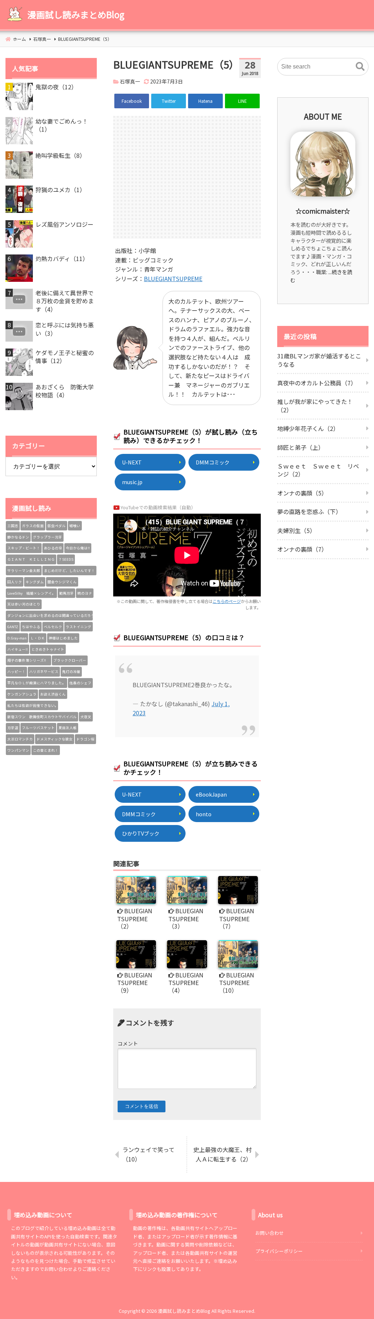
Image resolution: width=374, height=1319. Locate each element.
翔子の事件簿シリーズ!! (28, 660)
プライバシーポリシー (279, 1251)
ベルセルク (53, 626)
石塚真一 (130, 81)
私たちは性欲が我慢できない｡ (32, 705)
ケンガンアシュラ (22, 694)
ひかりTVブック (140, 833)
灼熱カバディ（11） (61, 258)
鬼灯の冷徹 (71, 671)
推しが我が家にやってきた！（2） (315, 405)
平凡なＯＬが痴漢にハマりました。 (36, 682)
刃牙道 (12, 727)
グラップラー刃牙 (47, 537)
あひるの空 (53, 547)
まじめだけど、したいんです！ (69, 570)
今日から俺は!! (78, 547)
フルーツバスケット (38, 727)
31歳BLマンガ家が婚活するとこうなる (319, 359)
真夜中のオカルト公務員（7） (316, 382)
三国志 (12, 525)
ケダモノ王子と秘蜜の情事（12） (64, 357)
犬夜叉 (85, 716)
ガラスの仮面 (33, 525)
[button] (360, 66)
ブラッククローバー (69, 660)
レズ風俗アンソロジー (64, 224)
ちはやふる (31, 626)
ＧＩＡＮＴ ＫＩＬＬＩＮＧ (31, 559)
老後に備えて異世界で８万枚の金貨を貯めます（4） (64, 301)
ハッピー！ (16, 671)
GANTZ (12, 626)
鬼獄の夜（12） (56, 87)
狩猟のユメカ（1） (60, 190)
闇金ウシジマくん (62, 581)
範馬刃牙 (66, 593)
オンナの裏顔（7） (302, 549)
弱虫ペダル (56, 525)
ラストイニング (78, 626)
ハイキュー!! (17, 649)
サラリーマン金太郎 (23, 570)
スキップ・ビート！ (23, 547)
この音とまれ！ (45, 750)
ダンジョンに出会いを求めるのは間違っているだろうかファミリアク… (50, 615)
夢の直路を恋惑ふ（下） (309, 511)
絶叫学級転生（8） (60, 155)
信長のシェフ (80, 682)
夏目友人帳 (67, 727)
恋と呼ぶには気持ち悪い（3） (64, 329)
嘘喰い (74, 525)
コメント (128, 1043)
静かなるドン (18, 537)
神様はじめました (63, 638)
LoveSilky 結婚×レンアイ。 (31, 593)
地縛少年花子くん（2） (308, 428)
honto (203, 814)
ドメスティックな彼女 (55, 739)
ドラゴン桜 (85, 739)
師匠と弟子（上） (300, 447)
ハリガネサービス (43, 671)
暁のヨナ (84, 593)
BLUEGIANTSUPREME (173, 278)
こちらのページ (227, 601)
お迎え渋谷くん (53, 694)
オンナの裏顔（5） (302, 493)
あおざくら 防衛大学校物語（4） (64, 391)
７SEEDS (65, 559)
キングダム (35, 581)
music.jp (132, 482)
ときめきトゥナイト (47, 649)
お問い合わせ (269, 1232)
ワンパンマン (18, 750)
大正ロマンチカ (20, 739)
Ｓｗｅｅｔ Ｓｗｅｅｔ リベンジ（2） (318, 470)
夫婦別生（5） (296, 530)
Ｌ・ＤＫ (37, 638)
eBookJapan (211, 794)
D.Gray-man (17, 638)
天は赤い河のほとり (23, 604)
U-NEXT (132, 462)
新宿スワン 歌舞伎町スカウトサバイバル (42, 716)
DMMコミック (212, 462)
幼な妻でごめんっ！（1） (61, 125)
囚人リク (14, 581)
